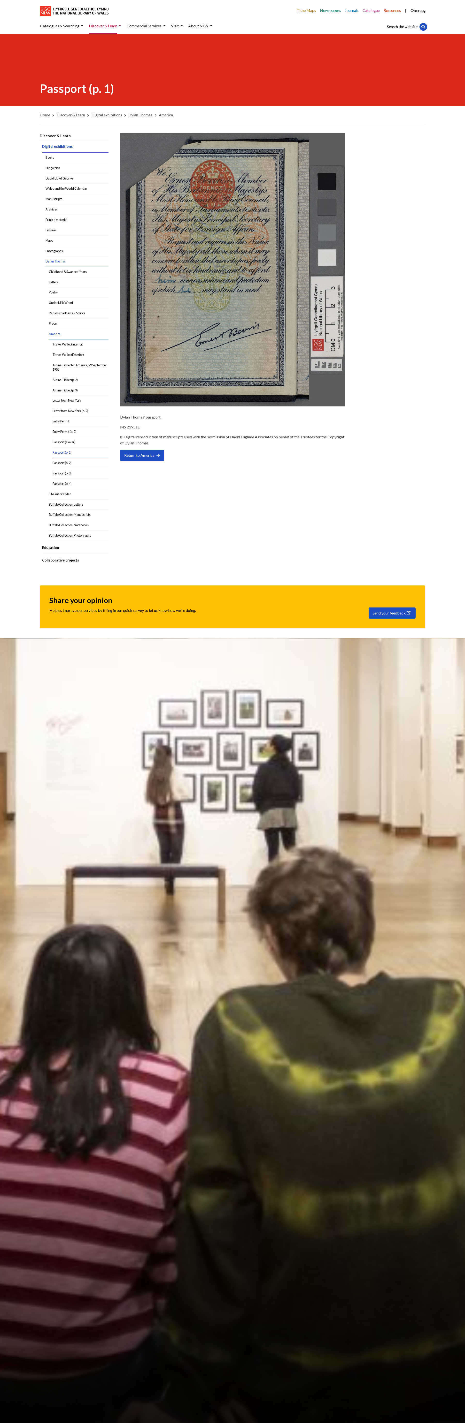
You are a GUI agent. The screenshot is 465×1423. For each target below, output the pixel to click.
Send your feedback (389, 613)
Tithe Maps (306, 10)
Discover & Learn (55, 135)
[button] (82, 26)
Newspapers (330, 10)
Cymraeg (418, 10)
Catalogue (371, 10)
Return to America (139, 455)
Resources (392, 10)
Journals (352, 10)
